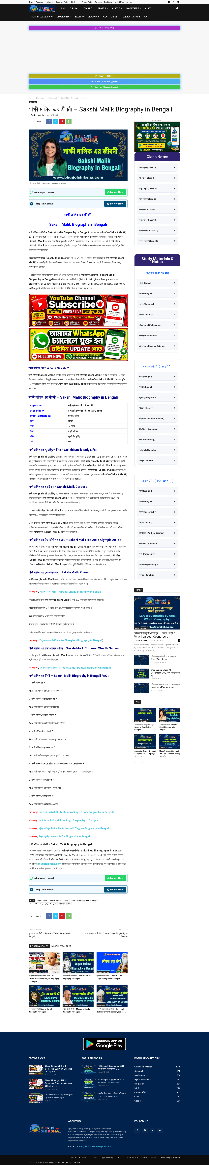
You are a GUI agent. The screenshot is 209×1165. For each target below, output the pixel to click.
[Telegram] (169, 2)
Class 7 (88, 8)
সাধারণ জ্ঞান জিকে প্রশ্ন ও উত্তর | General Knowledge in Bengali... (144, 727)
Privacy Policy (87, 2)
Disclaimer (75, 2)
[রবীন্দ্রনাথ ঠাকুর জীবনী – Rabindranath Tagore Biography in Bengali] (112, 962)
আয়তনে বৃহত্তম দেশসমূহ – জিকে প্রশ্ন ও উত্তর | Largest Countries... (154, 634)
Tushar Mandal (37, 115)
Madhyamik (132, 8)
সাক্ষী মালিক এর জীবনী (64, 904)
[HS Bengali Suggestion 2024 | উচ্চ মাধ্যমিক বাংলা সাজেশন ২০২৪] (88, 1083)
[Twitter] (173, 2)
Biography (93, 16)
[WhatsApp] (69, 121)
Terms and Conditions (103, 2)
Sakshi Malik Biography (59, 900)
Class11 (149, 8)
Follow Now (116, 192)
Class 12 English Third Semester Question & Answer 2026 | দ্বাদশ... (58, 1069)
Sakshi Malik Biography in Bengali (43, 904)
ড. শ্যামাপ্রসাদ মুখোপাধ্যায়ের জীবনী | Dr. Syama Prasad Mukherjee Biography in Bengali (44, 979)
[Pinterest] (62, 121)
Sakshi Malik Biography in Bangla (84, 900)
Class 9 (116, 8)
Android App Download (123, 2)
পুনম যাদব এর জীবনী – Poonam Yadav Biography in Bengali (50, 935)
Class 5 (162, 748)
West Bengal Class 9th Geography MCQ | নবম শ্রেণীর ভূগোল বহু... (165, 673)
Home (31, 2)
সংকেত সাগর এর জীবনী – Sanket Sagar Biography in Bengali (106, 935)
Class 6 (73, 8)
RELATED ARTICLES (39, 946)
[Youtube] (178, 2)
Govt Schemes (111, 16)
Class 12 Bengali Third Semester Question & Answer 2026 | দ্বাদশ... (58, 1083)
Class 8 (102, 8)
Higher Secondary (40, 16)
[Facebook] (164, 2)
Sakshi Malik (42, 900)
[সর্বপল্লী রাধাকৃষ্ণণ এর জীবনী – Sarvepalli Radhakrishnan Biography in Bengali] (112, 996)
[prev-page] (30, 1017)
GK (145, 16)
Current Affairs (131, 16)
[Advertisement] (104, 51)
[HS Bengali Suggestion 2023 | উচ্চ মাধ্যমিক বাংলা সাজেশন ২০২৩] (88, 1070)
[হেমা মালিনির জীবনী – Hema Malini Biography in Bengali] (170, 715)
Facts (78, 16)
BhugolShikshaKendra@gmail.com (95, 1146)
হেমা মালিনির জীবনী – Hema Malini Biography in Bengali (168, 727)
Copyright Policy (62, 2)
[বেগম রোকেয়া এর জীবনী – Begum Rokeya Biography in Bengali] (78, 962)
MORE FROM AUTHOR (61, 946)
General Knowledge (142, 628)
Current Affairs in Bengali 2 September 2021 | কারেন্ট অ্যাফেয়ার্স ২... (145, 753)
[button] (177, 8)
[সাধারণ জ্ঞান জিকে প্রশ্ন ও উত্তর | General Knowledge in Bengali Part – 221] (145, 715)
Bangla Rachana (103, 972)
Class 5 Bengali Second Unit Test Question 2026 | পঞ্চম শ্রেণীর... (169, 753)
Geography (63, 16)
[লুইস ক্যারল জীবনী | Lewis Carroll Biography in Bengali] (44, 996)
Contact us (49, 2)
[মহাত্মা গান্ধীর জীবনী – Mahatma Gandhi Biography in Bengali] (78, 996)
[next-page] (35, 1017)
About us (39, 2)
